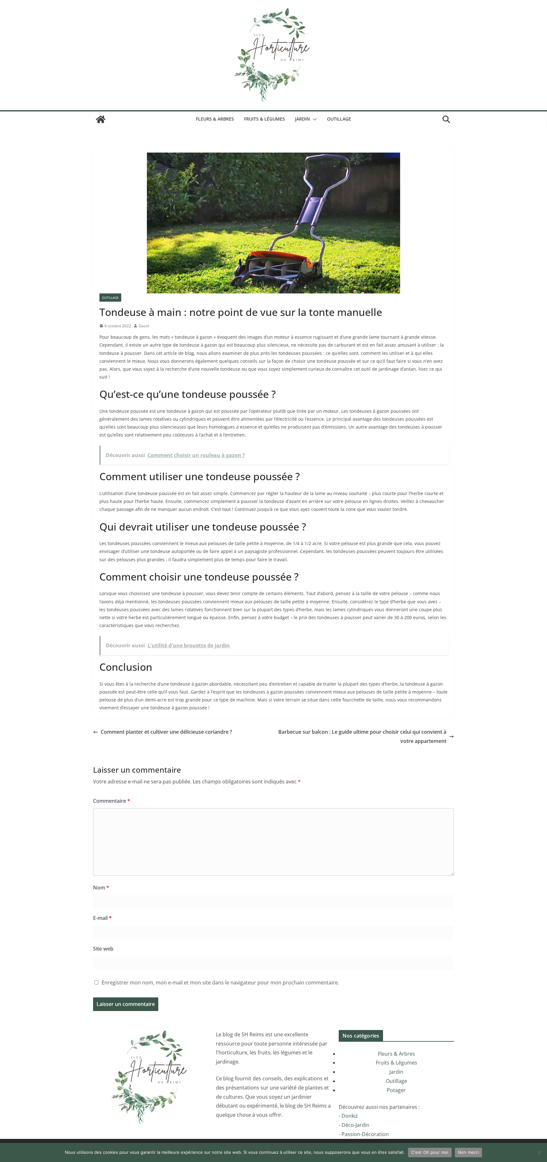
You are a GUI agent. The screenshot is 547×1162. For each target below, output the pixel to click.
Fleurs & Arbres (215, 119)
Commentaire (111, 800)
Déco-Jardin (355, 1124)
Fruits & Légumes (264, 119)
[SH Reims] (100, 119)
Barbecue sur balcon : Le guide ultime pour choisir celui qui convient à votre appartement (362, 736)
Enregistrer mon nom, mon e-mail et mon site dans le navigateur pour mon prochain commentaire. (220, 982)
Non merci (468, 1152)
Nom (101, 887)
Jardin (302, 119)
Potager (396, 1090)
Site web (103, 948)
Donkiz (350, 1115)
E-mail (102, 917)
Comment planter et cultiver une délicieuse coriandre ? (166, 731)
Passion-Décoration (365, 1134)
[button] (313, 119)
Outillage (339, 119)
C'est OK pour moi (429, 1152)
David (144, 326)
